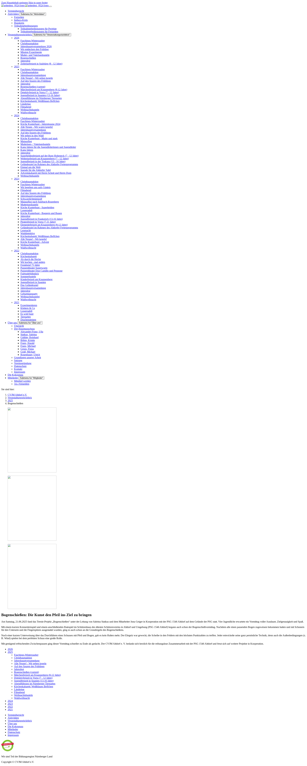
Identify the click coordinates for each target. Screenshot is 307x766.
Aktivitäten (13, 717)
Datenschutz (14, 732)
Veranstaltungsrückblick (20, 720)
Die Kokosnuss (15, 726)
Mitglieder (13, 729)
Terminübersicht (16, 715)
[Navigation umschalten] (50, 6)
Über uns (12, 723)
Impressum (13, 735)
